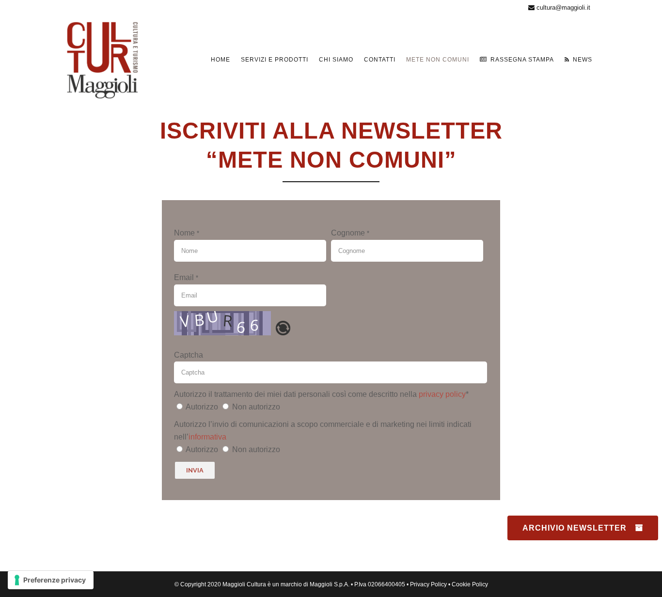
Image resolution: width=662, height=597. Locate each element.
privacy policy (442, 394)
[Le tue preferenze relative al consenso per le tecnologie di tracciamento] (51, 580)
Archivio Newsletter (574, 528)
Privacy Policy (428, 584)
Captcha (188, 355)
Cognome (350, 233)
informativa (207, 437)
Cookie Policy (470, 584)
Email (186, 277)
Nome (186, 233)
